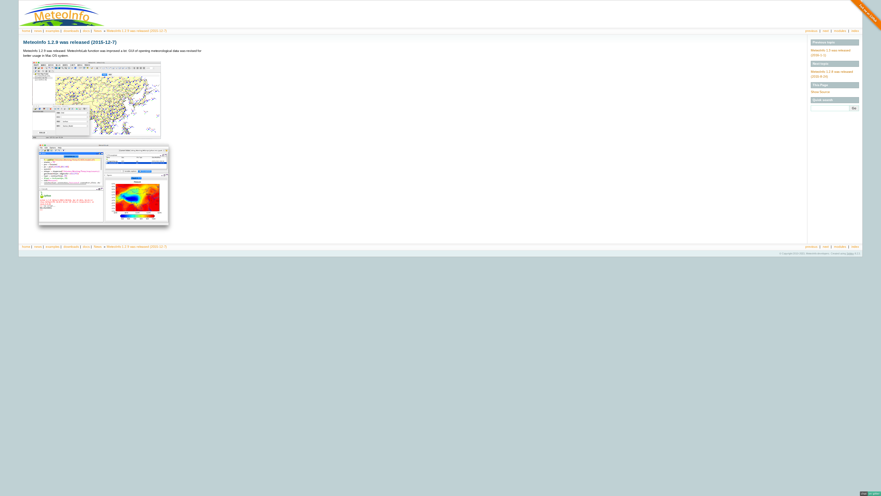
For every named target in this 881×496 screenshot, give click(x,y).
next (826, 31)
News (98, 31)
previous (811, 31)
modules (840, 31)
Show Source (820, 92)
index (855, 246)
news (38, 31)
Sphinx (850, 253)
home (26, 31)
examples (52, 31)
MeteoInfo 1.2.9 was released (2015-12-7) (137, 31)
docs (86, 31)
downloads (71, 31)
